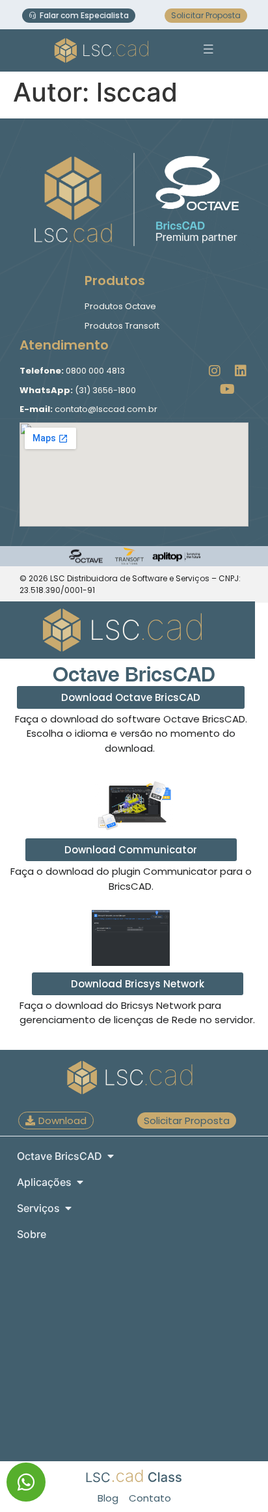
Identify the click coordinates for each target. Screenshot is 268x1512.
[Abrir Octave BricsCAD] (110, 1156)
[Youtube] (227, 389)
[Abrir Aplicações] (80, 1182)
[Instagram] (214, 371)
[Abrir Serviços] (68, 1208)
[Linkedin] (240, 371)
